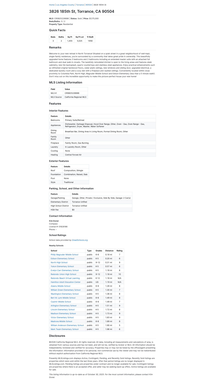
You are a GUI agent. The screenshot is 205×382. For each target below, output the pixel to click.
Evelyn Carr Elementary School (65, 270)
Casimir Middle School (61, 301)
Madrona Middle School (61, 321)
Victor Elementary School (62, 317)
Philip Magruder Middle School (64, 254)
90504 (89, 5)
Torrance (80, 5)
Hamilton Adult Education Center (65, 282)
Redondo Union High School (63, 274)
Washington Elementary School (65, 294)
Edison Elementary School (62, 258)
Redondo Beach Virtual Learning (65, 278)
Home (51, 5)
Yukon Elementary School (62, 266)
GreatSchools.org (80, 240)
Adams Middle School (60, 286)
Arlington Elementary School (63, 305)
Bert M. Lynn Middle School (63, 298)
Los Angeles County (65, 5)
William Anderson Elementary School (67, 325)
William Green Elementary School (66, 290)
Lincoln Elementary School (63, 309)
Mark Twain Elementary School (65, 329)
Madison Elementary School (63, 313)
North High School (59, 262)
